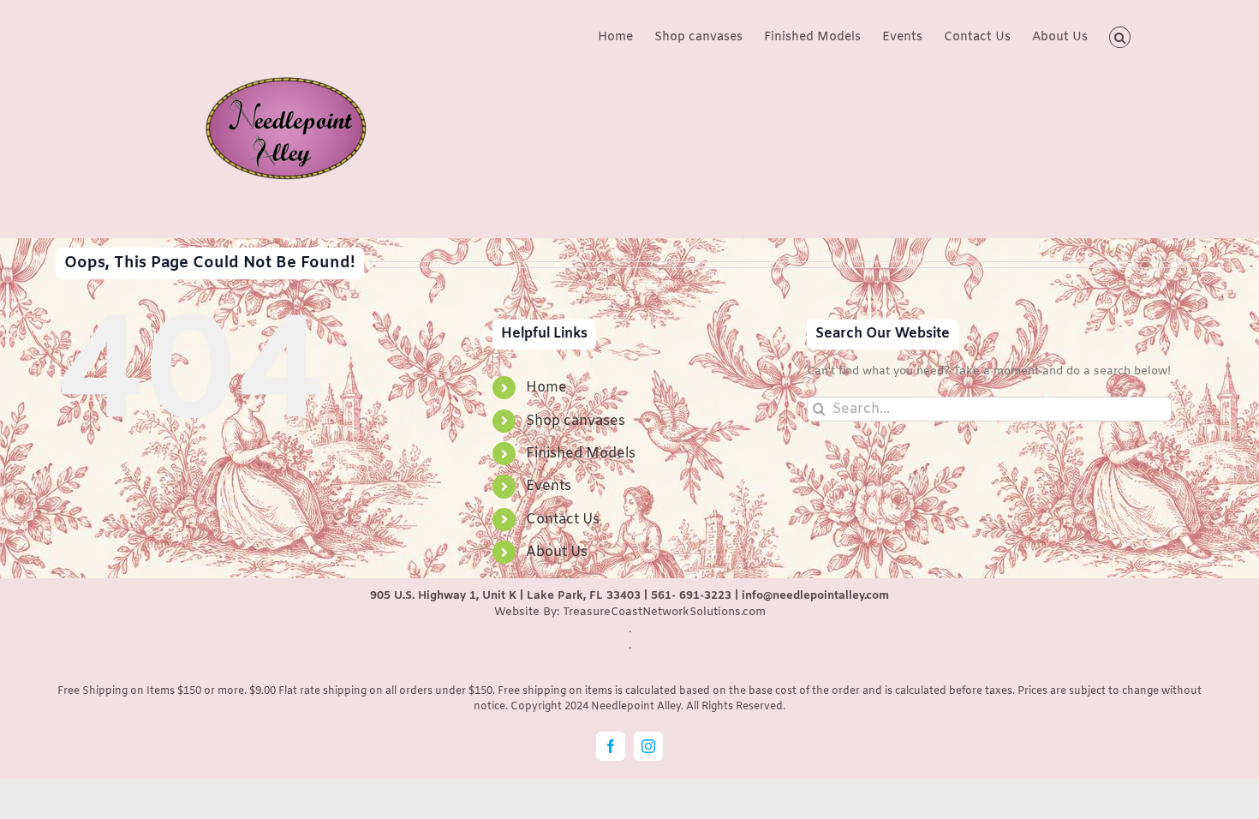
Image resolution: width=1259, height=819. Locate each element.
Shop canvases (575, 421)
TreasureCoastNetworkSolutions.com (664, 612)
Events (548, 486)
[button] (1120, 36)
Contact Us (563, 520)
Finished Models (580, 454)
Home (546, 388)
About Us (557, 552)
